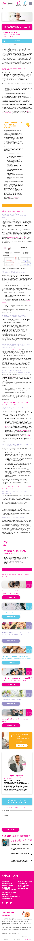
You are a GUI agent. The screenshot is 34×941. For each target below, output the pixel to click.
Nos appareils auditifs (9, 892)
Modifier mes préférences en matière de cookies (9, 888)
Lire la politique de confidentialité (10, 933)
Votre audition (22, 883)
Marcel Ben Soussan (17, 775)
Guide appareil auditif (25, 881)
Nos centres (6, 881)
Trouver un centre (25, 5)
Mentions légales (7, 885)
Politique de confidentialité (11, 896)
